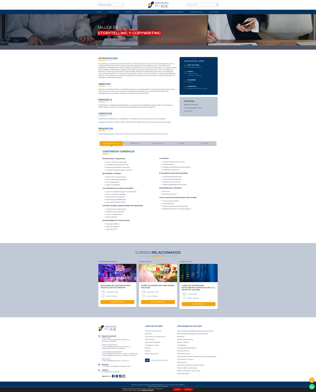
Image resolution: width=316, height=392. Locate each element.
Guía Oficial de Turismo (185, 359)
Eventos (148, 351)
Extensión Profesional (152, 342)
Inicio (99, 12)
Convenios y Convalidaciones (155, 336)
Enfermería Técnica (184, 354)
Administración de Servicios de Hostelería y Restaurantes (197, 356)
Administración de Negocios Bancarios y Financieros (195, 331)
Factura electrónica (151, 354)
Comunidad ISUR (196, 12)
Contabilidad (181, 345)
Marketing (180, 336)
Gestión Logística (183, 342)
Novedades (214, 12)
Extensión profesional (174, 12)
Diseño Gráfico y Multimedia (187, 368)
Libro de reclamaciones (159, 360)
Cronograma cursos (152, 345)
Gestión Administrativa (185, 339)
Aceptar (177, 389)
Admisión (128, 12)
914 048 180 (188, 111)
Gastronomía (181, 362)
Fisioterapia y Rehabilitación (187, 348)
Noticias (148, 348)
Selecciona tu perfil (104, 5)
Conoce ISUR (113, 12)
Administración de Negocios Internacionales (192, 334)
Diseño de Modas (183, 373)
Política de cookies (148, 390)
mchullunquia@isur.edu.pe (193, 108)
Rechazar (188, 389)
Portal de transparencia (153, 331)
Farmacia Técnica (183, 351)
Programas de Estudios (148, 12)
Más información (117, 302)
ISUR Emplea (149, 339)
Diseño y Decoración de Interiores (188, 371)
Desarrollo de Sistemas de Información (190, 365)
